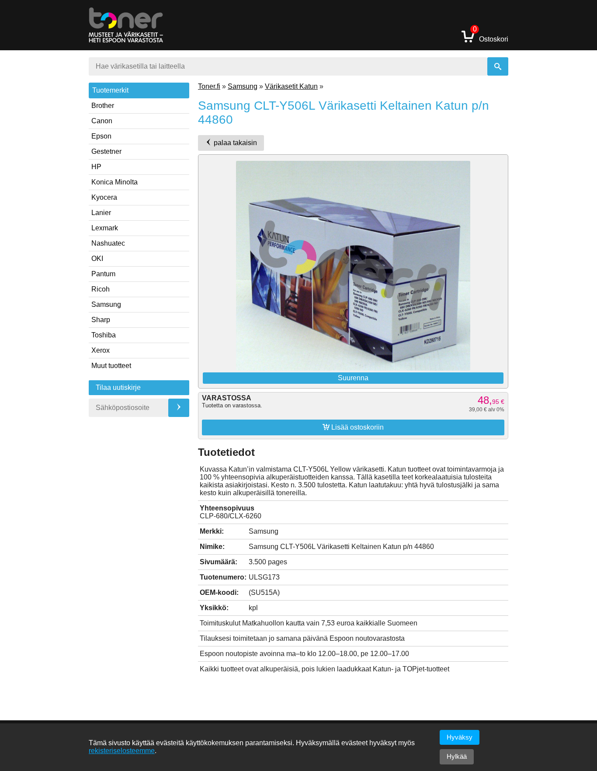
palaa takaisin (234, 142)
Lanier (101, 212)
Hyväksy (459, 737)
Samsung (106, 304)
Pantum (103, 274)
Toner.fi (209, 86)
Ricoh (100, 289)
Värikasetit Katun (291, 86)
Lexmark (104, 228)
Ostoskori (490, 36)
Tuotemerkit (110, 90)
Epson (101, 136)
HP (96, 166)
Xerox (100, 350)
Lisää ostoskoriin (353, 427)
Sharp (100, 319)
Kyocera (104, 197)
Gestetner (106, 151)
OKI (97, 258)
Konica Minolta (114, 182)
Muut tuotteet (111, 365)
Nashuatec (108, 243)
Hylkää (457, 756)
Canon (101, 121)
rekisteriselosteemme (122, 750)
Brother (102, 105)
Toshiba (103, 335)
